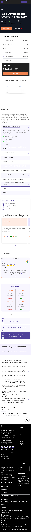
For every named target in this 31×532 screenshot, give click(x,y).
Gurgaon (13, 413)
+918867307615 (5, 456)
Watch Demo (17, 28)
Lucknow (4, 415)
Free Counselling (6, 28)
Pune (18, 415)
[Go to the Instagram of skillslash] (5, 447)
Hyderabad (19, 413)
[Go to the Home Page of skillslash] (8, 427)
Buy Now (15, 73)
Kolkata (25, 413)
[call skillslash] (8, 450)
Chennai (4, 413)
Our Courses (24, 2)
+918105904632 (5, 458)
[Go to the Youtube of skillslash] (7, 447)
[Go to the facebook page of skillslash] (2, 447)
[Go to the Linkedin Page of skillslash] (13, 447)
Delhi (8, 413)
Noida (14, 415)
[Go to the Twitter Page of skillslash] (10, 447)
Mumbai (10, 415)
